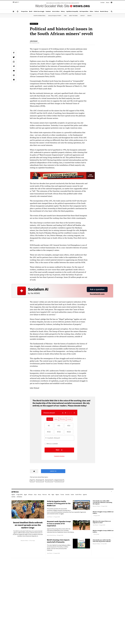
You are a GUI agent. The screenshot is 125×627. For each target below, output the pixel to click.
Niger (53, 494)
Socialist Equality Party (54, 15)
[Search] (112, 12)
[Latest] (18, 12)
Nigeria (57, 494)
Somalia (67, 494)
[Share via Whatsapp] (14, 61)
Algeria (13, 494)
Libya (35, 494)
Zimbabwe (19, 496)
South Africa (40, 480)
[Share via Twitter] (14, 57)
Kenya (39, 494)
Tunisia (62, 494)
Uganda (85, 494)
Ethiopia (30, 494)
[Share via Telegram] (14, 66)
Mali (49, 494)
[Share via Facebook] (14, 52)
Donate (89, 15)
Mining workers (59, 480)
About (107, 2)
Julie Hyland (33, 41)
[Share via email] (14, 70)
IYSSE (65, 15)
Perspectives (49, 480)
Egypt (25, 494)
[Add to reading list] (14, 79)
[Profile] (111, 2)
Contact (102, 2)
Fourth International (39, 15)
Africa (32, 480)
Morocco (44, 494)
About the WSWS (73, 15)
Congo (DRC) (19, 494)
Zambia (13, 496)
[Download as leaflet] (14, 75)
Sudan (72, 494)
